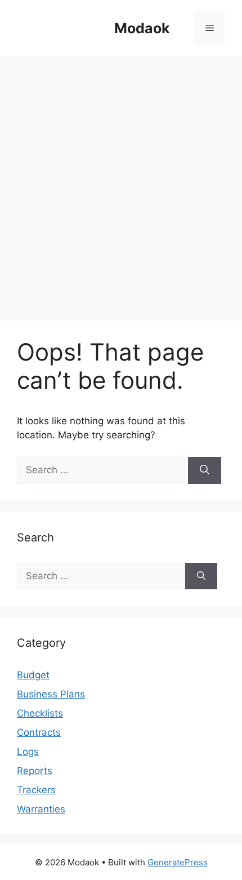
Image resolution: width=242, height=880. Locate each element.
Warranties (41, 809)
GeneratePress (177, 862)
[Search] (204, 470)
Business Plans (51, 694)
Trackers (36, 789)
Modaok (142, 28)
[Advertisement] (121, 183)
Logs (28, 751)
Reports (34, 770)
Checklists (40, 713)
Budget (33, 675)
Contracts (39, 732)
